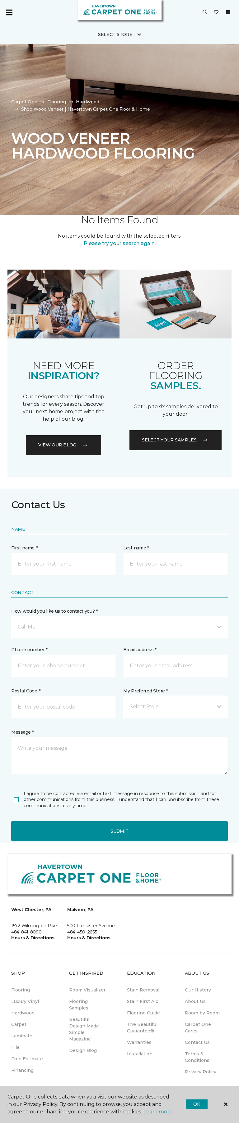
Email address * (140, 649)
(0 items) (228, 12)
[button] (205, 12)
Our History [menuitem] (198, 990)
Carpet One (24, 102)
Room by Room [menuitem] (202, 1013)
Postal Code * (25, 691)
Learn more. (158, 1112)
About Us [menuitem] (195, 1001)
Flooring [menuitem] (20, 990)
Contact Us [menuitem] (197, 1042)
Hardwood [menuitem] (23, 1013)
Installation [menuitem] (139, 1054)
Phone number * (29, 649)
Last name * (136, 548)
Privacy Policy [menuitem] (200, 1072)
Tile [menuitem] (15, 1047)
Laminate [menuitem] (21, 1036)
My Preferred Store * (145, 691)
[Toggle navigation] (9, 12)
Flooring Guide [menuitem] (143, 1013)
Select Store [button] (115, 34)
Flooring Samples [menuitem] (78, 1005)
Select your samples (169, 440)
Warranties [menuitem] (139, 1042)
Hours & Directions (32, 938)
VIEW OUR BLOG (57, 445)
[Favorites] (216, 12)
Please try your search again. (120, 243)
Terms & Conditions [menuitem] (197, 1057)
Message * (22, 732)
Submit (119, 831)
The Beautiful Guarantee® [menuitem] (142, 1028)
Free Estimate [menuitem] (27, 1059)
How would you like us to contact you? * (54, 611)
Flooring (56, 102)
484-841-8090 (26, 932)
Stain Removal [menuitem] (143, 990)
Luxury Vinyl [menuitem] (25, 1001)
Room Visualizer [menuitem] (87, 990)
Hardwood (87, 102)
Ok (196, 1104)
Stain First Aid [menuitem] (142, 1001)
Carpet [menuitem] (18, 1024)
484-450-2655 (82, 932)
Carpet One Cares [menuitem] (198, 1028)
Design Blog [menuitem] (83, 1050)
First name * (24, 548)
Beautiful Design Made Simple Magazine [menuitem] (84, 1029)
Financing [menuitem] (22, 1070)
